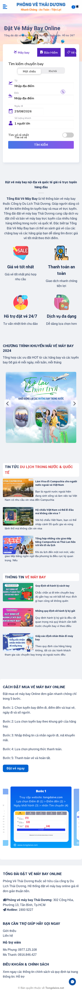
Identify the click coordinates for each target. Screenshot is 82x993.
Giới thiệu (9, 930)
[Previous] (7, 403)
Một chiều (29, 71)
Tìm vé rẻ (20, 137)
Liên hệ (8, 935)
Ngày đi (18, 106)
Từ (15, 80)
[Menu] (5, 6)
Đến (16, 93)
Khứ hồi (53, 71)
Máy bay (23, 53)
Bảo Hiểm (50, 53)
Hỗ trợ (20, 976)
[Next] (74, 403)
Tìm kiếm (41, 145)
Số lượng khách (22, 118)
